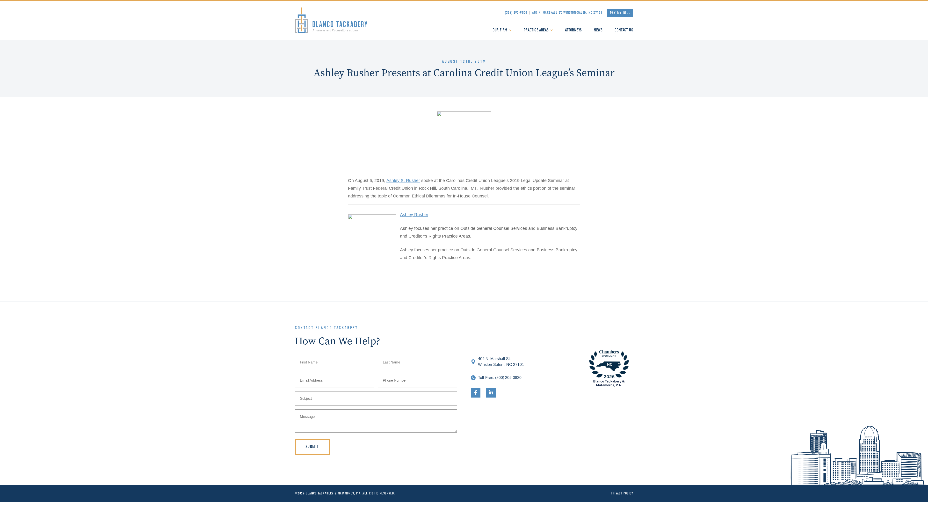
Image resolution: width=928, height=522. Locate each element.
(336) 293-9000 (516, 12)
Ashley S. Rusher (403, 180)
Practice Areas (536, 30)
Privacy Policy (622, 493)
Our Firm (500, 30)
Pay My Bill (620, 13)
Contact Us (624, 30)
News (598, 30)
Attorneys (573, 30)
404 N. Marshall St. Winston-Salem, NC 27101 (567, 12)
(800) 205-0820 (508, 378)
